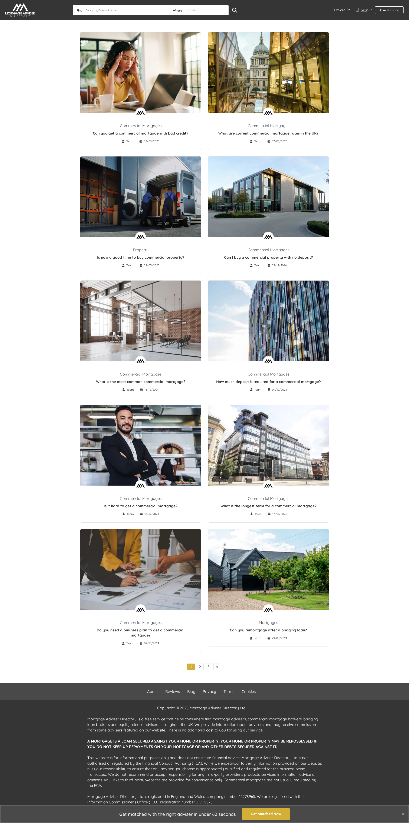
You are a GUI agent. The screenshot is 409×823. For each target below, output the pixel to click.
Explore (339, 10)
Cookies (249, 691)
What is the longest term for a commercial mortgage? (268, 506)
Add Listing (390, 10)
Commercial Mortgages (140, 125)
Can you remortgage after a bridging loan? (268, 630)
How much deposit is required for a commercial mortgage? (268, 381)
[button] (403, 814)
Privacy (209, 691)
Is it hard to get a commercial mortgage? (140, 506)
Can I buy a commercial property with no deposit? (268, 257)
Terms (228, 691)
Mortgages (268, 622)
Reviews (172, 691)
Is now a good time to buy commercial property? (140, 257)
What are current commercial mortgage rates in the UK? (268, 133)
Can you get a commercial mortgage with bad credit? (140, 133)
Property (140, 249)
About (152, 691)
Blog (191, 691)
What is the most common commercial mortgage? (140, 381)
